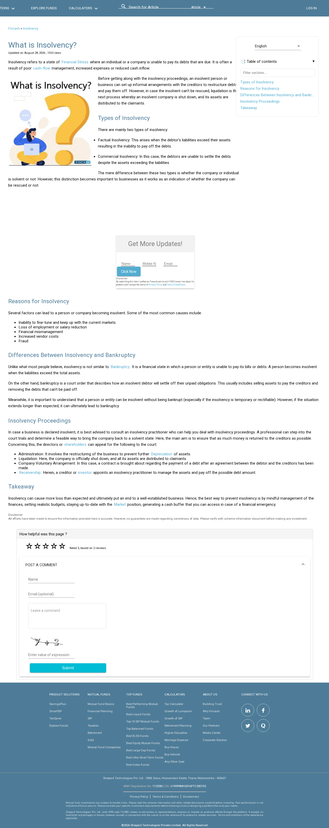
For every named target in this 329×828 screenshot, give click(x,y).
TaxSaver (55, 718)
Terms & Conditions (165, 796)
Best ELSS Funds (137, 736)
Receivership (30, 472)
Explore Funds (58, 725)
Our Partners (211, 725)
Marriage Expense (176, 740)
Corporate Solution (215, 740)
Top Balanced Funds (139, 728)
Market (120, 504)
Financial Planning (100, 711)
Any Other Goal (174, 761)
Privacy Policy (155, 284)
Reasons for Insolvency (259, 88)
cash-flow (41, 68)
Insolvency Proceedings (260, 101)
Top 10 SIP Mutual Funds (142, 721)
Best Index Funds (137, 764)
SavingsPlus (57, 704)
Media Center (212, 733)
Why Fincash (211, 711)
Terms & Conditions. (176, 284)
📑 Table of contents (259, 61)
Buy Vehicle (172, 754)
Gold (91, 740)
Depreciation (161, 454)
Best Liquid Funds (138, 714)
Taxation (93, 725)
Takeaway (248, 108)
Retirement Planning (177, 725)
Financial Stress (74, 62)
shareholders (75, 444)
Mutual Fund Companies (104, 747)
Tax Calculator (173, 704)
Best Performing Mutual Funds (142, 705)
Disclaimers (191, 796)
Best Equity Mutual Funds (143, 743)
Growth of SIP (173, 718)
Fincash (14, 28)
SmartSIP (55, 711)
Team (206, 718)
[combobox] (152, 8)
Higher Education (175, 733)
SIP (90, 718)
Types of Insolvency (257, 82)
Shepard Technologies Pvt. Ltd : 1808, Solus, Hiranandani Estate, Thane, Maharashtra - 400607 (164, 778)
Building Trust (212, 704)
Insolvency (30, 28)
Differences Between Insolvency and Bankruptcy (277, 95)
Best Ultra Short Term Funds (144, 757)
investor (85, 472)
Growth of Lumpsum (178, 711)
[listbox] (278, 46)
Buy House (171, 747)
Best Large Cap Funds (140, 750)
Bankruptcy (120, 366)
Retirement (95, 733)
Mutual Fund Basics (101, 704)
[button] (164, 565)
